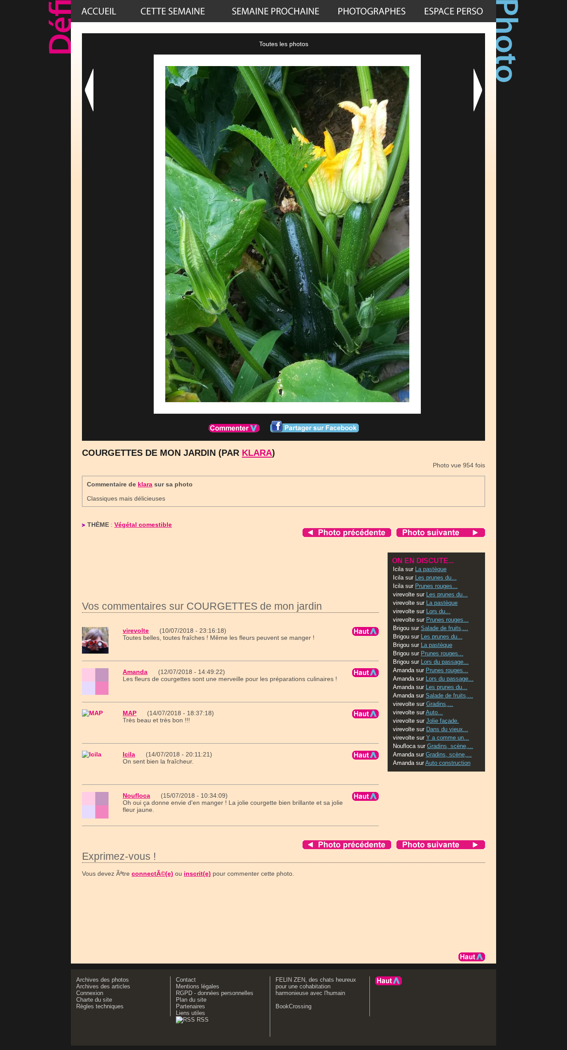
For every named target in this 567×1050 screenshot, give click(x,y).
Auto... (434, 712)
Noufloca (136, 795)
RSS (202, 1019)
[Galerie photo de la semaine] (173, 11)
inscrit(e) (197, 873)
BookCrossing (293, 1006)
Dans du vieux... (447, 729)
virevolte (136, 630)
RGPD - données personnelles (214, 993)
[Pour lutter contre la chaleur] (275, 11)
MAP (129, 713)
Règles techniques (100, 1006)
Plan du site (191, 999)
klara (257, 453)
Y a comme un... (447, 737)
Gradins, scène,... (450, 746)
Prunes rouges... (436, 586)
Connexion (89, 993)
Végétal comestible (143, 524)
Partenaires (190, 1006)
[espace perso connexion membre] (453, 11)
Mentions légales (197, 986)
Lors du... (438, 611)
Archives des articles (103, 986)
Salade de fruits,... (444, 628)
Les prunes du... (436, 577)
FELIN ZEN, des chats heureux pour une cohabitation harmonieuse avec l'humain (316, 986)
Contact (186, 979)
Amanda (135, 671)
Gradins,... (439, 704)
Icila (129, 754)
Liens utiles (190, 1013)
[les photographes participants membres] (371, 11)
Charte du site (94, 999)
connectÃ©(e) (152, 873)
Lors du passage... (445, 661)
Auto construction (447, 763)
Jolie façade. (442, 720)
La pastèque (431, 569)
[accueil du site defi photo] (99, 11)
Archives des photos (102, 979)
